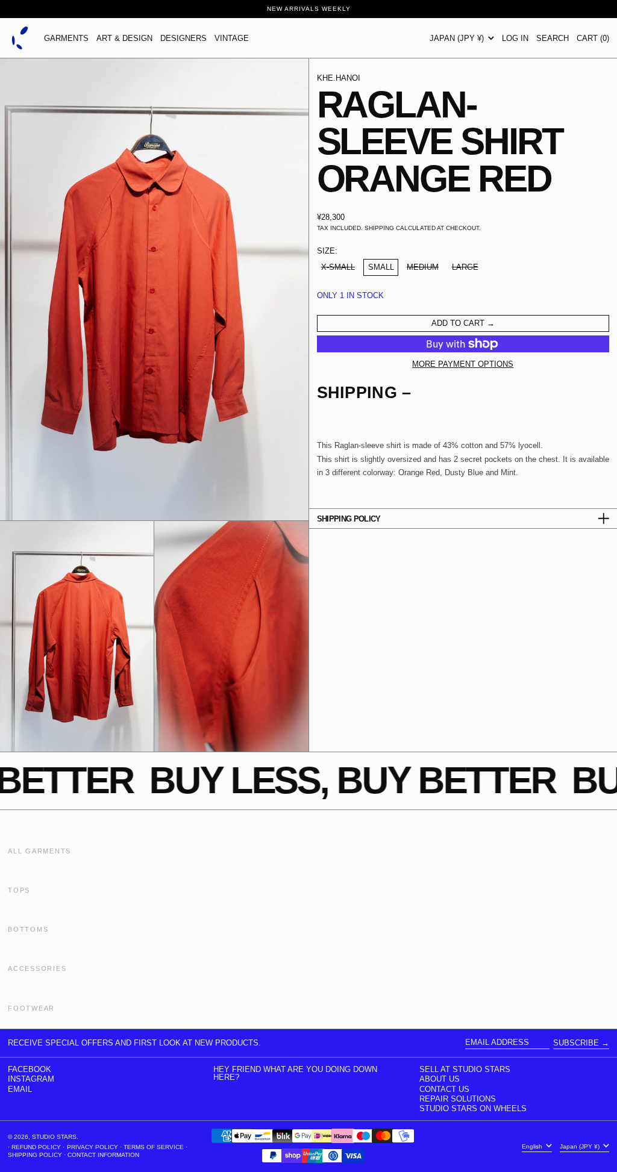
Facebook (29, 1069)
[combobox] (463, 465)
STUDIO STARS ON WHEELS (473, 1108)
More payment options (462, 364)
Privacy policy (92, 1147)
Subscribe (576, 1042)
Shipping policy (35, 1155)
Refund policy (36, 1147)
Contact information (103, 1155)
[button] (552, 38)
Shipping (379, 228)
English (533, 1145)
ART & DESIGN (124, 38)
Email (20, 1089)
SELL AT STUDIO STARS (464, 1069)
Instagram (31, 1079)
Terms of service (154, 1147)
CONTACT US (444, 1089)
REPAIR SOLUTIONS (457, 1098)
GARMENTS (66, 38)
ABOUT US (439, 1078)
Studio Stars (54, 1136)
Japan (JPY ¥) (458, 38)
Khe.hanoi (338, 78)
